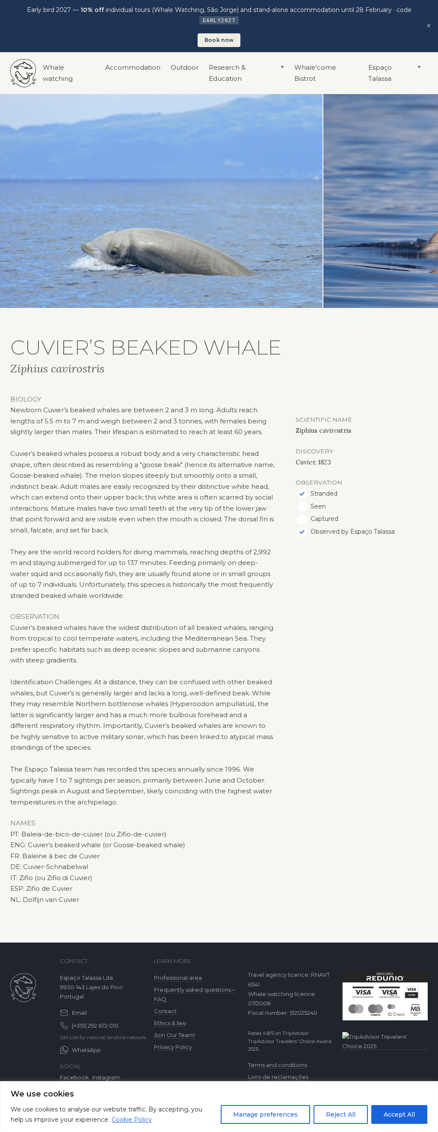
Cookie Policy (132, 1119)
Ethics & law (170, 1023)
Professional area (178, 977)
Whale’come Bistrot (315, 73)
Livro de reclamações (278, 1076)
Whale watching (58, 73)
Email (79, 1012)
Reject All (340, 1114)
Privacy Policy (173, 1046)
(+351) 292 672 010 (95, 1025)
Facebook (74, 1077)
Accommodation (132, 67)
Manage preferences (265, 1114)
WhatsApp (86, 1049)
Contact (165, 1011)
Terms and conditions (277, 1064)
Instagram (106, 1077)
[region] (219, 1106)
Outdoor (184, 67)
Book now (219, 40)
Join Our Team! (174, 1035)
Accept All (399, 1114)
